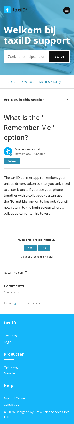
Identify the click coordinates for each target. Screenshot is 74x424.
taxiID (12, 82)
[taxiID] (15, 12)
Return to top (14, 272)
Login (7, 342)
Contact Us (11, 404)
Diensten (10, 373)
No (44, 248)
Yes (30, 248)
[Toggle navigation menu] (66, 10)
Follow (12, 161)
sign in (16, 303)
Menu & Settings (50, 82)
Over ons (10, 336)
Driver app (27, 82)
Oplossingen (12, 367)
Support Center (14, 398)
